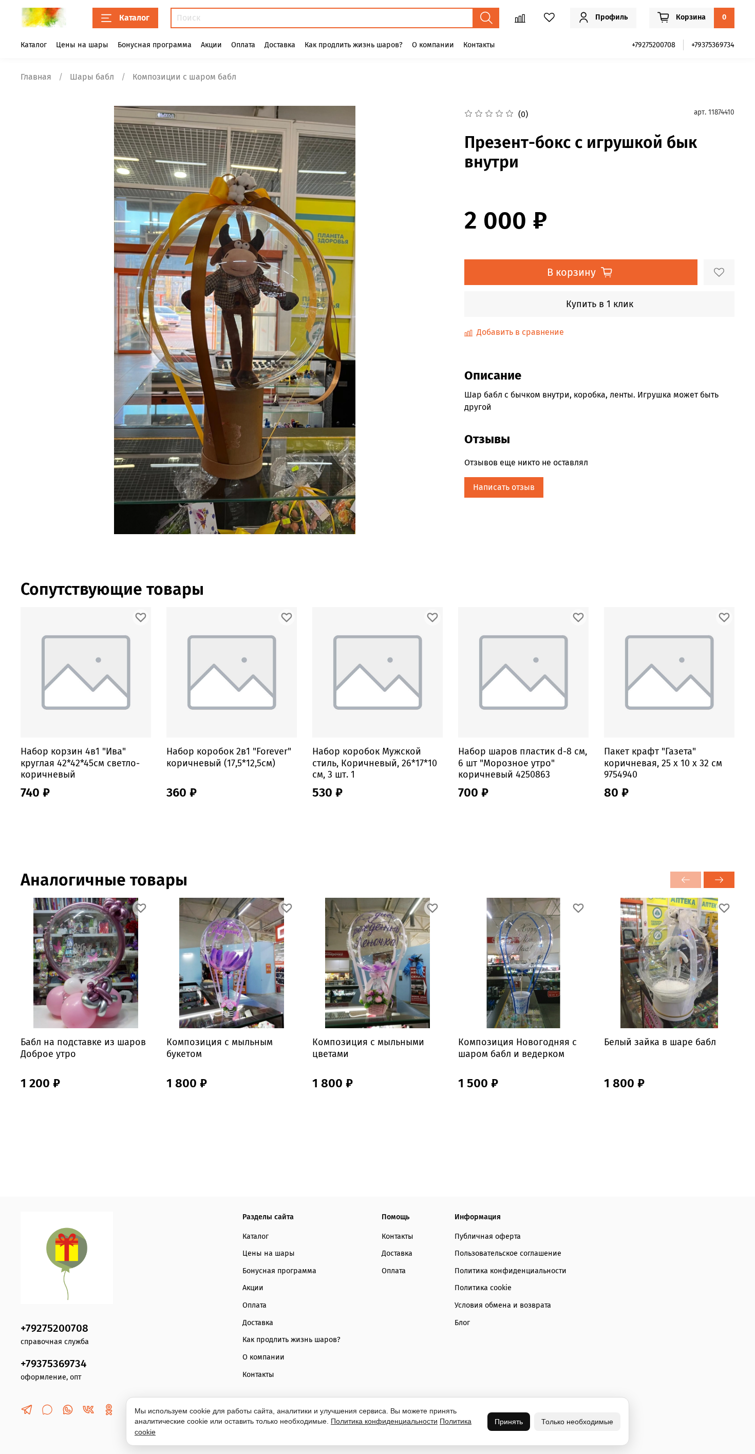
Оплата (243, 45)
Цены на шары (82, 45)
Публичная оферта (488, 1236)
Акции (211, 45)
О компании (433, 45)
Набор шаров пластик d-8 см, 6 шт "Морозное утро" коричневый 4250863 (522, 763)
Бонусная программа (155, 45)
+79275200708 (653, 45)
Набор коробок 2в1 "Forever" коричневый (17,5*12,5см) (228, 757)
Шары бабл (92, 77)
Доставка (280, 45)
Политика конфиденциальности (511, 1271)
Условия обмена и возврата (503, 1305)
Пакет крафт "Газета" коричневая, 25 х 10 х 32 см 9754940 (663, 763)
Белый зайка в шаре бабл (660, 1042)
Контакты (479, 45)
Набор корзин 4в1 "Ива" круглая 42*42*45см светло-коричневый (80, 763)
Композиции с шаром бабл (184, 77)
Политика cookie (483, 1287)
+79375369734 (712, 45)
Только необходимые (577, 1422)
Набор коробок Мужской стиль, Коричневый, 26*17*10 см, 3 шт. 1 (374, 763)
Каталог (134, 18)
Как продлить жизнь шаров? (354, 45)
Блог (462, 1322)
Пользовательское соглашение (508, 1253)
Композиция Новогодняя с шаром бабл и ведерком (517, 1048)
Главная (36, 77)
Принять (509, 1422)
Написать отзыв (504, 487)
